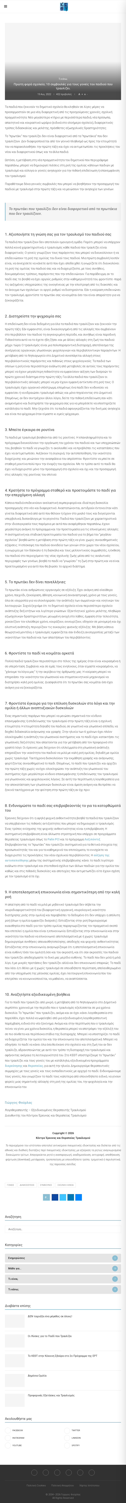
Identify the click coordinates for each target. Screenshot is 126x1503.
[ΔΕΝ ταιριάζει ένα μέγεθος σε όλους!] (15, 1321)
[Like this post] (47, 1197)
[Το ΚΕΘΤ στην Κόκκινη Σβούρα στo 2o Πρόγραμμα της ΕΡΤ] (15, 1360)
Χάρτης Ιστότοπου (89, 1485)
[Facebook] (34, 1473)
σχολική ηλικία (66, 1185)
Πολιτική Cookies (36, 1485)
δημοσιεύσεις (27, 1185)
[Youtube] (80, 1473)
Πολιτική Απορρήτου (62, 1485)
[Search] (120, 6)
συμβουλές (46, 1185)
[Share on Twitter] (63, 1197)
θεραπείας (35, 1065)
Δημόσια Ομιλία (37, 1375)
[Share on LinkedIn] (70, 1197)
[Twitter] (46, 1473)
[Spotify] (92, 1473)
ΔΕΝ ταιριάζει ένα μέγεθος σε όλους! (50, 1316)
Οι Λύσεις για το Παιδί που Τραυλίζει (50, 1336)
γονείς (10, 1185)
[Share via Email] (78, 1197)
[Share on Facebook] (55, 1197)
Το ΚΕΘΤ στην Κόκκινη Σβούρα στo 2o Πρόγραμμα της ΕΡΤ (62, 1355)
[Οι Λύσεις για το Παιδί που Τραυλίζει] (15, 1340)
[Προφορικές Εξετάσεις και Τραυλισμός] (15, 1400)
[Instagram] (57, 1473)
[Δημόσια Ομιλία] (15, 1380)
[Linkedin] (69, 1473)
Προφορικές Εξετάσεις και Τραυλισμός (51, 1395)
